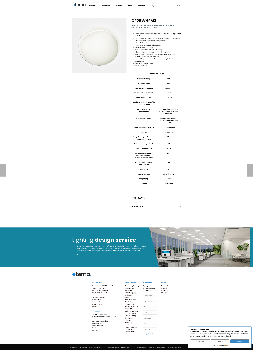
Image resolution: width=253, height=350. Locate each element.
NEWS (130, 6)
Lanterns (128, 320)
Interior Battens (130, 300)
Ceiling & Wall (129, 288)
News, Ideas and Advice (100, 293)
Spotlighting (129, 318)
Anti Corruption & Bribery (174, 347)
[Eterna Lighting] (79, 5)
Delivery (95, 307)
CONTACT (141, 6)
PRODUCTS (92, 6)
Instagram (164, 290)
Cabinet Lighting (130, 313)
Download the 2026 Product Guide (104, 286)
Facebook (164, 286)
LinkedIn (164, 288)
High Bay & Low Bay (131, 307)
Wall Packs (128, 295)
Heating (127, 325)
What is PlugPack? (98, 288)
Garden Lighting (130, 316)
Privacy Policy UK (126, 347)
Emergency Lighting (132, 286)
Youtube (164, 293)
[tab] (156, 198)
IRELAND (177, 6)
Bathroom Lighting (131, 311)
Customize (200, 341)
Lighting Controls (131, 327)
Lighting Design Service (100, 290)
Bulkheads (128, 290)
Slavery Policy (97, 302)
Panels (127, 297)
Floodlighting (129, 304)
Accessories (129, 329)
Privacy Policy (97, 304)
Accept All (239, 341)
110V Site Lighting (130, 293)
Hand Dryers (129, 323)
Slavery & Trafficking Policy (157, 347)
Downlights (129, 309)
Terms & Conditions (99, 297)
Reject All (220, 341)
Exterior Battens (130, 302)
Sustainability (96, 300)
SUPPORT (119, 6)
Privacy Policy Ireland (140, 347)
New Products (129, 332)
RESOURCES (106, 6)
